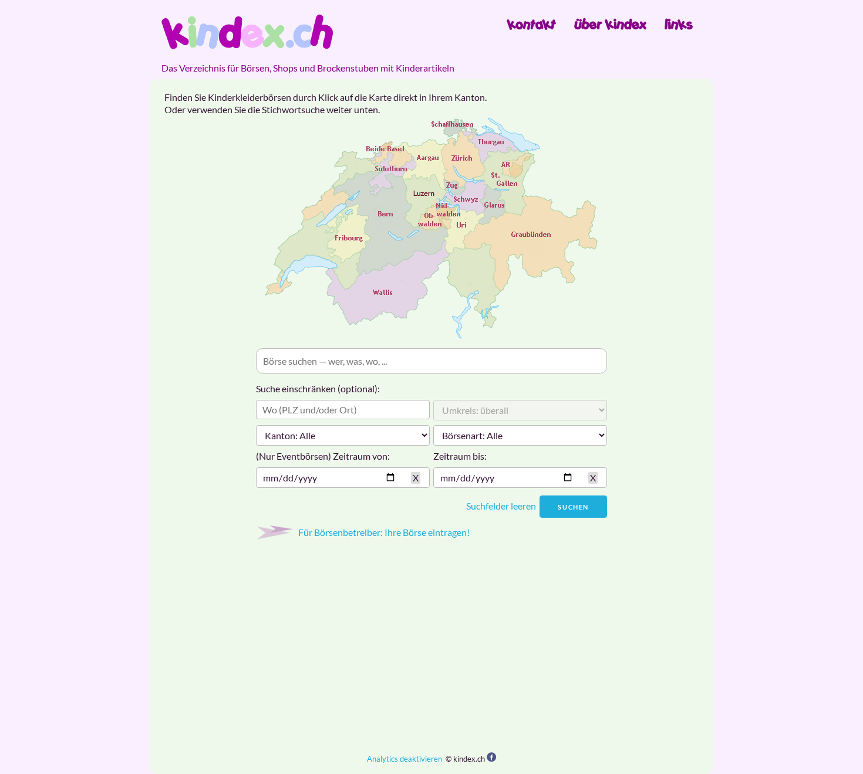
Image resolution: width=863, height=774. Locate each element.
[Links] (679, 24)
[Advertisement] (431, 651)
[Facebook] (491, 757)
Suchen (573, 507)
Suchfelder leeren (501, 505)
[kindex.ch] (247, 32)
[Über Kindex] (610, 24)
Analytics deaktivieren (404, 758)
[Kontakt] (532, 24)
